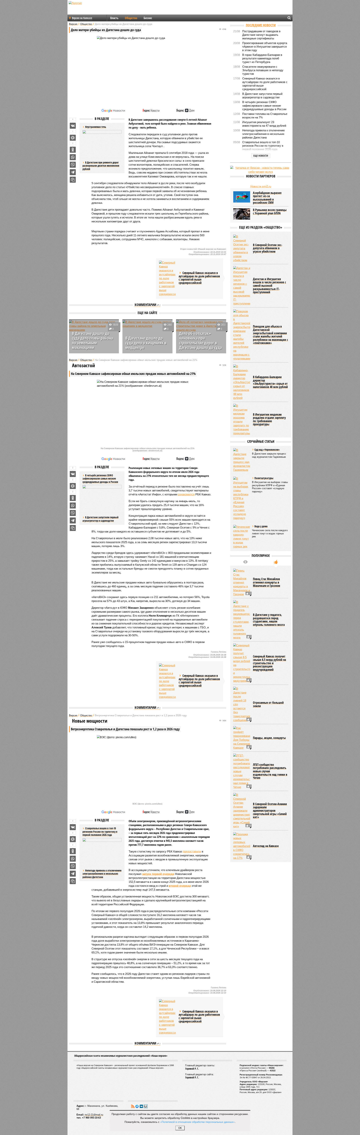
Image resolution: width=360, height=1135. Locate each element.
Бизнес (148, 18)
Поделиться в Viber (73, 165)
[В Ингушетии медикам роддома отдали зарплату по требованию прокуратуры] (241, 419)
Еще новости (260, 155)
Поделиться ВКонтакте (73, 126)
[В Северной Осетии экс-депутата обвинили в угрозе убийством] (241, 248)
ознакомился (186, 494)
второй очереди (180, 885)
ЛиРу (146, 1106)
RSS (133, 1106)
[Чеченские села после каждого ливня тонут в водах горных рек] (241, 536)
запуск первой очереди (158, 874)
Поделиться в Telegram (73, 172)
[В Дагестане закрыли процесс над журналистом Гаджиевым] (241, 460)
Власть (114, 18)
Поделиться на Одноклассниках (73, 150)
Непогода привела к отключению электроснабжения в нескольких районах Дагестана (102, 874)
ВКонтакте (141, 1106)
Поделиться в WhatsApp (73, 157)
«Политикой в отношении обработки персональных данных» (197, 1122)
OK (180, 1128)
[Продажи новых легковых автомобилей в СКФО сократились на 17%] (241, 846)
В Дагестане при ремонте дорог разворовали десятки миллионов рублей (100, 166)
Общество (131, 18)
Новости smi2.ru (260, 186)
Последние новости (261, 25)
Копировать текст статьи (73, 180)
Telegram (137, 1106)
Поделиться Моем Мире (73, 138)
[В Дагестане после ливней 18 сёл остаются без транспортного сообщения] (241, 704)
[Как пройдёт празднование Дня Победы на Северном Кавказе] (241, 738)
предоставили (192, 851)
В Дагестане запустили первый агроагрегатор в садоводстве (100, 518)
